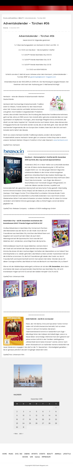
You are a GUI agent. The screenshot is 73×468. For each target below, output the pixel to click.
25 (30, 423)
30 (17, 427)
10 (23, 415)
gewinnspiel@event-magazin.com (43, 77)
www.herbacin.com (60, 140)
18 (30, 419)
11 (30, 415)
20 (43, 419)
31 (23, 427)
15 (56, 415)
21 (49, 419)
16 (17, 419)
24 (23, 423)
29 (56, 423)
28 (49, 423)
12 (36, 415)
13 (43, 415)
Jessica (5, 28)
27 (43, 423)
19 (36, 419)
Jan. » (21, 434)
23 (17, 423)
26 (36, 423)
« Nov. (16, 434)
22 (56, 419)
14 (49, 415)
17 (23, 419)
